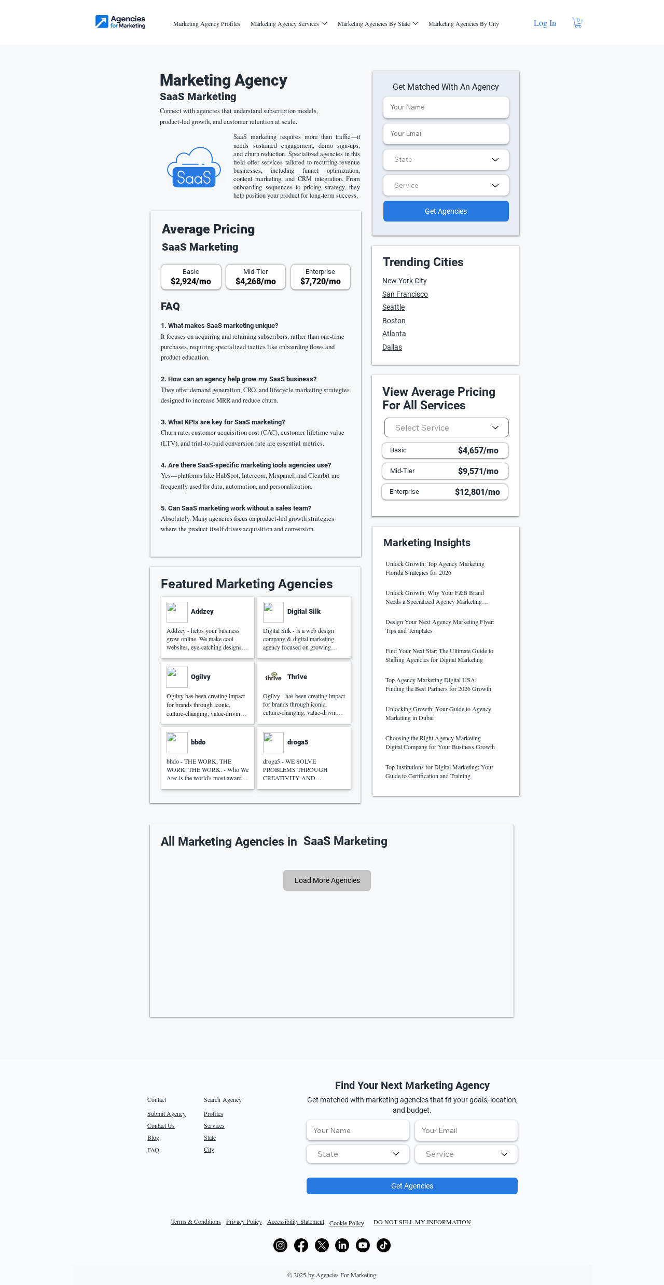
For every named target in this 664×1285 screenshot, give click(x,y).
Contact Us (161, 1125)
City (209, 1149)
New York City (404, 281)
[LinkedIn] (342, 1245)
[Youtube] (363, 1245)
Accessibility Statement (295, 1221)
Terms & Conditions (196, 1221)
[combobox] (445, 159)
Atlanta (394, 333)
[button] (578, 22)
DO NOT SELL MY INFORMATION (422, 1222)
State (210, 1137)
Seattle (393, 307)
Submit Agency (166, 1113)
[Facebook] (301, 1245)
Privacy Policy (244, 1221)
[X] (322, 1245)
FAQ (153, 1149)
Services (214, 1125)
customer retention (248, 121)
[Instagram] (280, 1245)
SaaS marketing (254, 136)
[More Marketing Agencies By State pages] (415, 23)
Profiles (213, 1113)
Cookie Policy (346, 1223)
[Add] (207, 627)
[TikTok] (384, 1245)
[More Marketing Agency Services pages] (324, 23)
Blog (153, 1137)
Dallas (392, 347)
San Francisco (405, 294)
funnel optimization (330, 170)
